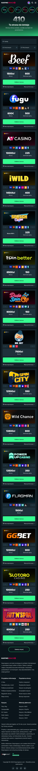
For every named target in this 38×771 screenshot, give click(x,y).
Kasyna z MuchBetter (25, 712)
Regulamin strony (6, 693)
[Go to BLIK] (22, 68)
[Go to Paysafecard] (19, 148)
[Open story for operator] (4, 10)
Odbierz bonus (19, 82)
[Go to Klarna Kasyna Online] (25, 624)
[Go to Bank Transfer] (16, 68)
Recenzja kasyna (9, 86)
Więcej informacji (28, 86)
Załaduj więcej (19, 649)
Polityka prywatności (7, 688)
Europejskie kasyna (24, 691)
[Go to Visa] (10, 68)
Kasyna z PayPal (24, 709)
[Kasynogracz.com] (8, 2)
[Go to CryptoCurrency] (28, 108)
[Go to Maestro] (28, 386)
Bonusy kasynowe (24, 696)
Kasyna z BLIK (23, 706)
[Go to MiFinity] (16, 148)
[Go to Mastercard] (13, 68)
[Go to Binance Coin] (28, 624)
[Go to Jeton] (16, 108)
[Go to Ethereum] (25, 148)
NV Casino (4, 712)
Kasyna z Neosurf (24, 715)
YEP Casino (4, 718)
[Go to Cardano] (28, 68)
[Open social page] (13, 768)
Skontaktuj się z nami (7, 685)
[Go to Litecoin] (25, 68)
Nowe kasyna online (25, 693)
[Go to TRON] (16, 346)
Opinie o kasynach (24, 682)
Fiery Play (4, 706)
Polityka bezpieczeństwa (8, 691)
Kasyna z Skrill (23, 718)
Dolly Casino (4, 715)
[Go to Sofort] (22, 624)
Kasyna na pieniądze (25, 688)
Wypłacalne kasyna (24, 685)
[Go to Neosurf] (22, 187)
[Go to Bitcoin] (19, 68)
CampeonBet (5, 709)
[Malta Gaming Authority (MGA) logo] (5, 754)
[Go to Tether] (28, 148)
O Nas (3, 682)
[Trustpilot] (15, 754)
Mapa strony (5, 696)
